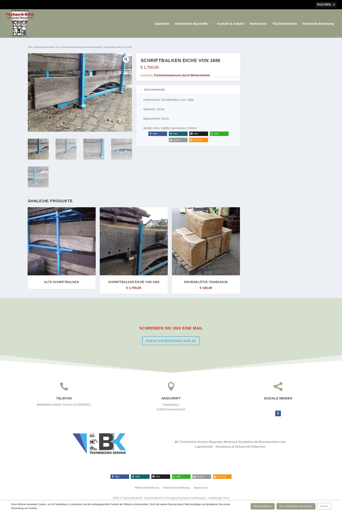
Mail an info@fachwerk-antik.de (171, 341)
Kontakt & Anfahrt (230, 23)
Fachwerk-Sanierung (318, 23)
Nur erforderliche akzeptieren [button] (295, 506)
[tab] (188, 89)
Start (30, 47)
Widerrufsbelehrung (147, 487)
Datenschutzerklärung (176, 487)
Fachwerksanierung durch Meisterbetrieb (82, 47)
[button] (126, 59)
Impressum (200, 487)
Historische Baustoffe (191, 23)
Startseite (162, 23)
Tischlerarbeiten (284, 23)
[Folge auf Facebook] (278, 413)
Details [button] (324, 506)
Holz (58, 47)
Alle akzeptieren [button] (263, 506)
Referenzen (258, 23)
